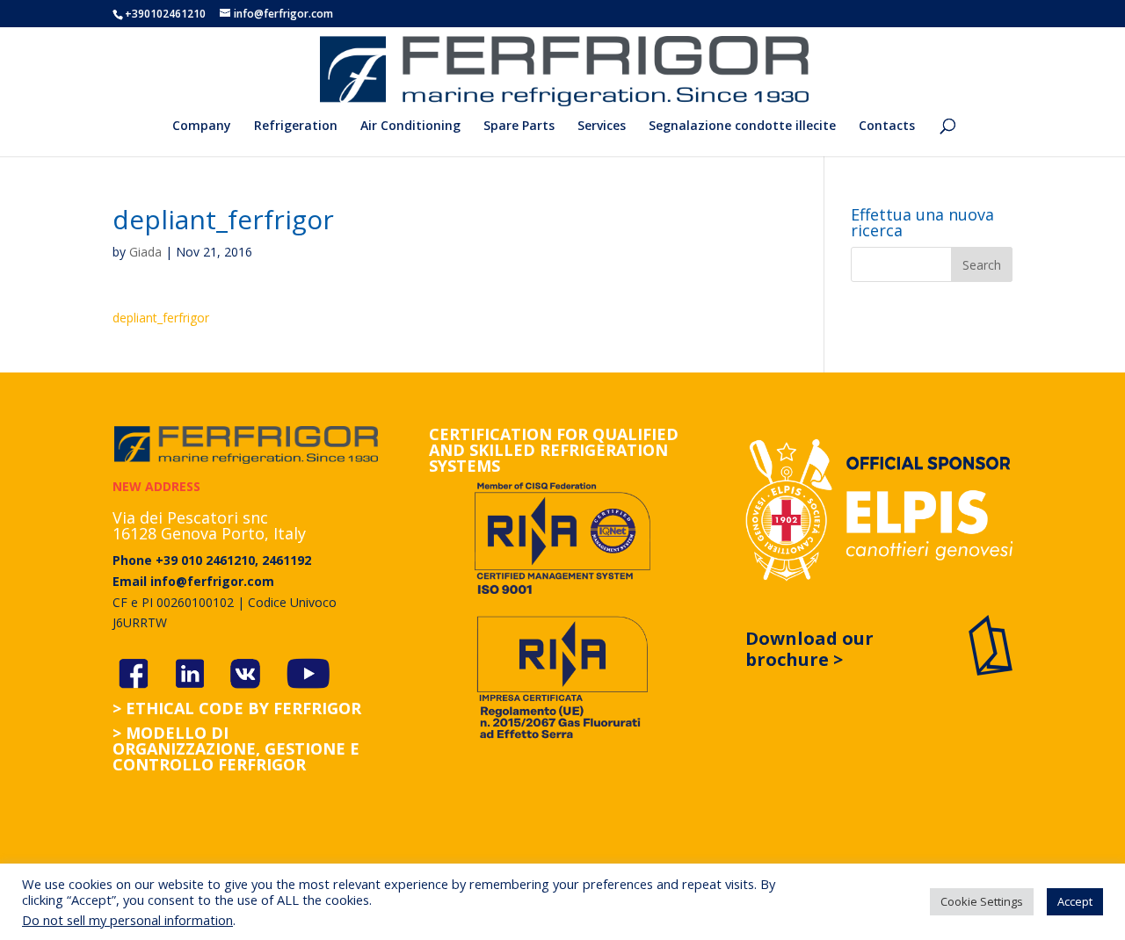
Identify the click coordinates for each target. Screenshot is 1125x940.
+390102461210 (165, 13)
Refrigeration (296, 126)
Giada (145, 251)
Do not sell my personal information (127, 920)
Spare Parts (519, 126)
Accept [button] (1074, 901)
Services (601, 126)
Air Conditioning (410, 126)
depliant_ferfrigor (160, 317)
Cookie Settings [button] (981, 901)
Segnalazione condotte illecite (742, 126)
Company (201, 126)
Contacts (887, 126)
